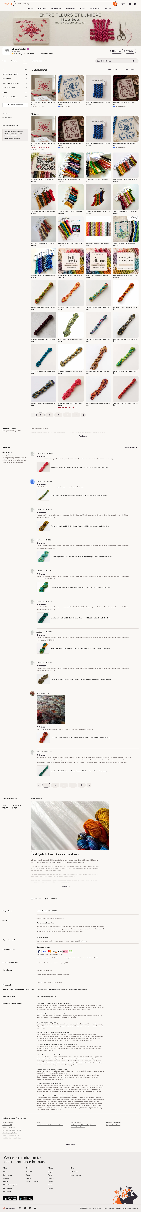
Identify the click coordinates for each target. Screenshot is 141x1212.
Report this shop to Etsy (10, 125)
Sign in (123, 4)
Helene (39, 752)
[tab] (15, 69)
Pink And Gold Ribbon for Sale (11, 1130)
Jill (37, 693)
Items (4, 61)
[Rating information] (12, 54)
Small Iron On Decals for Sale (11, 1138)
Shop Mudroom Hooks (113, 1125)
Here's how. (83, 941)
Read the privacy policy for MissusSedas (49, 982)
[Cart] (134, 3)
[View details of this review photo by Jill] (51, 709)
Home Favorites (56, 8)
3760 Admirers (7, 117)
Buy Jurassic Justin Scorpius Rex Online (50, 1125)
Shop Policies (37, 61)
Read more (83, 436)
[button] (116, 51)
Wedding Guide (95, 8)
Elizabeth (39, 509)
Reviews (14, 61)
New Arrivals (42, 8)
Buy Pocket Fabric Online (10, 1135)
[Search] (114, 3)
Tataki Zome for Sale (8, 1127)
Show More (70, 1144)
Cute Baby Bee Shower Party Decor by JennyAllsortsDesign (83, 1126)
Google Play (26, 1198)
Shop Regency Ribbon (9, 1133)
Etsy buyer (40, 453)
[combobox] (62, 3)
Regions (135, 1208)
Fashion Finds (70, 8)
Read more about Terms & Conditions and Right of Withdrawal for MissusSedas (62, 989)
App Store (10, 1198)
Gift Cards (108, 8)
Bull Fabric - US (7, 1125)
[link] (33, 414)
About (25, 61)
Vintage (82, 8)
